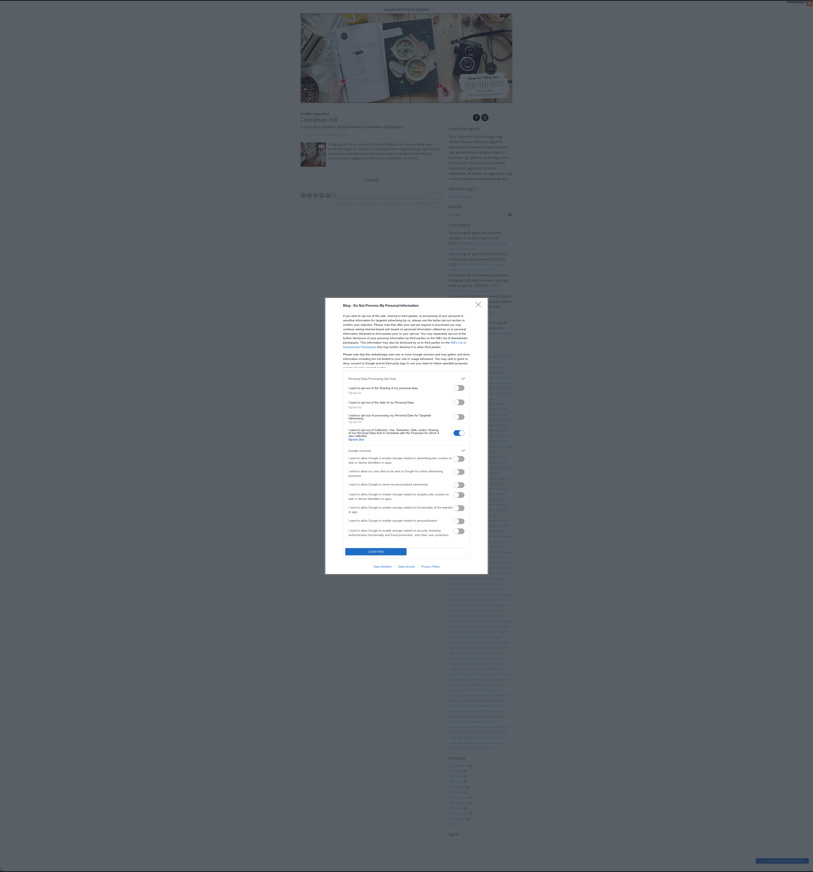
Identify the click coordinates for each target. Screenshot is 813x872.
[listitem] (406, 378)
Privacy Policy (430, 566)
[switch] (459, 388)
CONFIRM (376, 551)
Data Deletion (382, 566)
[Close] (480, 306)
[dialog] (406, 436)
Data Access (406, 566)
